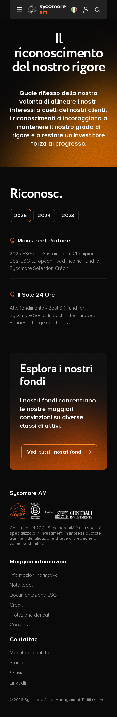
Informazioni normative (34, 575)
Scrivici (17, 673)
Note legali (22, 585)
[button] (74, 9)
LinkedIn (19, 683)
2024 (44, 215)
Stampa (18, 663)
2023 (68, 215)
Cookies (19, 625)
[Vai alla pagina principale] (47, 9)
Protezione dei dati (30, 615)
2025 (20, 215)
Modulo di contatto (30, 653)
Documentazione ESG (33, 595)
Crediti (17, 605)
